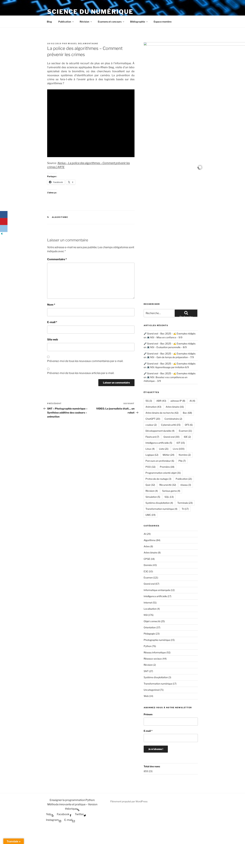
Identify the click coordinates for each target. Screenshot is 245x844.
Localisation (150, 608)
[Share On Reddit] (4, 228)
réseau (185, 484)
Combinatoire (173, 418)
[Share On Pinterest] (4, 221)
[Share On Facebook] (4, 214)
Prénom (148, 714)
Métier (168, 454)
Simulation (153, 496)
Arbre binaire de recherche (162, 412)
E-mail (52, 322)
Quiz (150, 484)
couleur (151, 424)
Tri (185, 508)
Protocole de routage (158, 478)
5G (149, 400)
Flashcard (152, 436)
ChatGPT (153, 418)
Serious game (171, 490)
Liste (163, 448)
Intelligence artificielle (159, 442)
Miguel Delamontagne (83, 43)
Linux (150, 448)
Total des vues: (152, 766)
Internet (148, 602)
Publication (64, 21)
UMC (151, 514)
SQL (169, 496)
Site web (52, 339)
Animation (153, 406)
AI (192, 400)
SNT (146, 671)
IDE (187, 436)
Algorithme (60, 217)
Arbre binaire (175, 406)
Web (146, 696)
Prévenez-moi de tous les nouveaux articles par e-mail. (80, 373)
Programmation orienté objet (163, 472)
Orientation (150, 627)
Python (147, 646)
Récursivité (167, 484)
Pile (182, 460)
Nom (51, 304)
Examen (185, 430)
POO (151, 466)
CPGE (147, 558)
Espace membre (163, 21)
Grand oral (172, 436)
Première (167, 466)
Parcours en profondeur (160, 460)
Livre (178, 448)
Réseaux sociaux (153, 658)
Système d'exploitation (159, 502)
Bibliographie (137, 21)
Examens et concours (110, 21)
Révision (84, 21)
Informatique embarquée (157, 590)
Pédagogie (149, 633)
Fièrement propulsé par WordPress (129, 801)
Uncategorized (151, 689)
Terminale (185, 502)
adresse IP (177, 400)
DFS (189, 424)
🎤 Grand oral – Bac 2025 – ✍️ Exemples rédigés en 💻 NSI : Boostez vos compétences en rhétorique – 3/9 (170, 377)
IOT (180, 442)
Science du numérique (90, 11)
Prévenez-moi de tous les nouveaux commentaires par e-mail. (85, 361)
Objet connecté (152, 621)
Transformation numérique (161, 508)
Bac (187, 412)
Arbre (147, 546)
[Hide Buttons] (1, 234)
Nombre (185, 454)
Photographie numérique (157, 640)
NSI (146, 614)
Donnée (148, 565)
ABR (161, 400)
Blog (49, 21)
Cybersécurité (170, 424)
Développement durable (160, 430)
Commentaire (57, 259)
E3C (146, 571)
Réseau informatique (155, 652)
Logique (152, 454)
